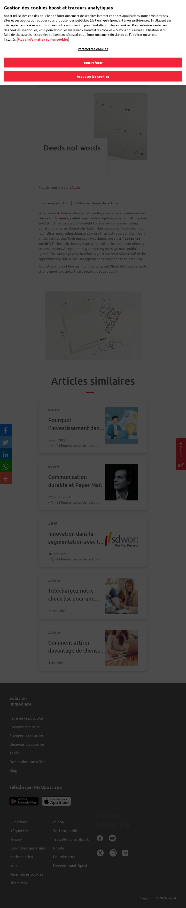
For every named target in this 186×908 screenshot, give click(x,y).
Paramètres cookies (93, 49)
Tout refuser (93, 62)
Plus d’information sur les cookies (43, 39)
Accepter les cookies (93, 76)
